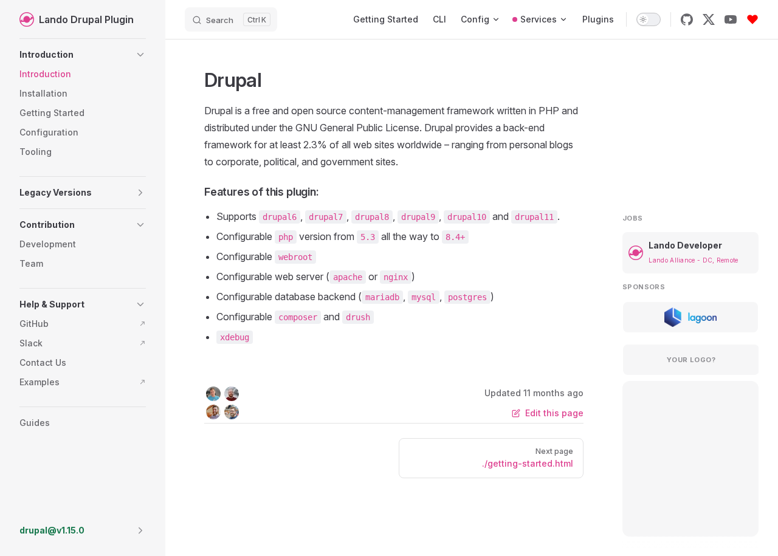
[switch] (648, 19)
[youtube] (731, 19)
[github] (687, 19)
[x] (709, 19)
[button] (82, 54)
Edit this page (554, 413)
